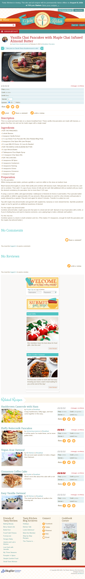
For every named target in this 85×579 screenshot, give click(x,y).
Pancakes (52, 44)
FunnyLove (7, 536)
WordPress (81, 573)
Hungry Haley (8, 539)
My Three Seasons (10, 552)
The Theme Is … (29, 541)
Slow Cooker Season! (36, 355)
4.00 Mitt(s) (80, 430)
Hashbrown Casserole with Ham (19, 406)
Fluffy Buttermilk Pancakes (16, 428)
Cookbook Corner (67, 519)
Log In (82, 25)
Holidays (26, 524)
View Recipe (53, 348)
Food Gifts (31, 314)
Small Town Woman (10, 561)
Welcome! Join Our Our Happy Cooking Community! (41, 282)
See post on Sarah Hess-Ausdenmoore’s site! (22, 48)
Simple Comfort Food (10, 558)
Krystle (28, 409)
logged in (13, 246)
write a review (39, 112)
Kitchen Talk (27, 527)
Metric (18, 102)
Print (7, 112)
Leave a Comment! (75, 239)
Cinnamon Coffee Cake (14, 471)
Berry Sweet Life (9, 527)
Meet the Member (29, 533)
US (11, 102)
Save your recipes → (50, 5)
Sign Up (75, 25)
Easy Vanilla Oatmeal (13, 493)
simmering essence (33, 431)
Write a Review (76, 265)
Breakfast (11, 31)
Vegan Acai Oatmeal (13, 450)
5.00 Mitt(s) (81, 473)
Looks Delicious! (28, 530)
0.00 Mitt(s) (80, 86)
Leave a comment (22, 112)
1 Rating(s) (74, 430)
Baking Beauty (8, 524)
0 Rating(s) (74, 86)
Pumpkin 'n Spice (9, 555)
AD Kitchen (30, 453)
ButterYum (7, 530)
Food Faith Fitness (9, 533)
